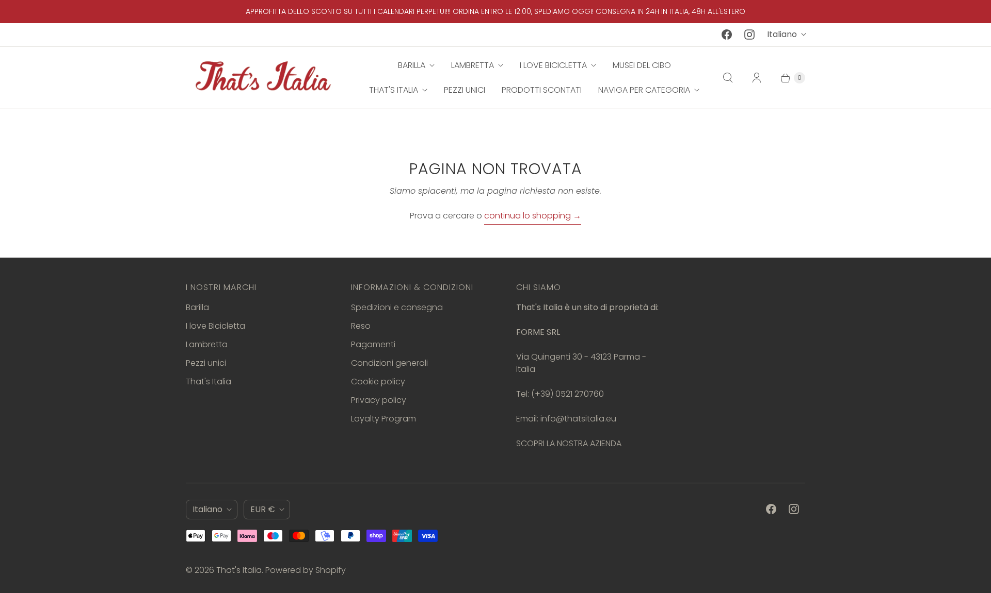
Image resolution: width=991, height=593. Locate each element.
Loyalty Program (383, 419)
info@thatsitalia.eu (578, 419)
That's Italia (393, 90)
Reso (361, 326)
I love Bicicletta (553, 65)
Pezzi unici (464, 90)
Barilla (411, 65)
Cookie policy (378, 381)
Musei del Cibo (642, 65)
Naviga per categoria (644, 90)
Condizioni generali (389, 363)
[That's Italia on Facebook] (726, 34)
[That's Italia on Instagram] (749, 34)
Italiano (782, 34)
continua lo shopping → (532, 216)
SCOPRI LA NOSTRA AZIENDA (568, 443)
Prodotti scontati (542, 90)
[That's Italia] (263, 77)
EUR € (262, 509)
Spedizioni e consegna (397, 307)
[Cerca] (727, 77)
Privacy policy (378, 400)
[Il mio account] (756, 77)
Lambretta (472, 65)
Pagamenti (373, 344)
